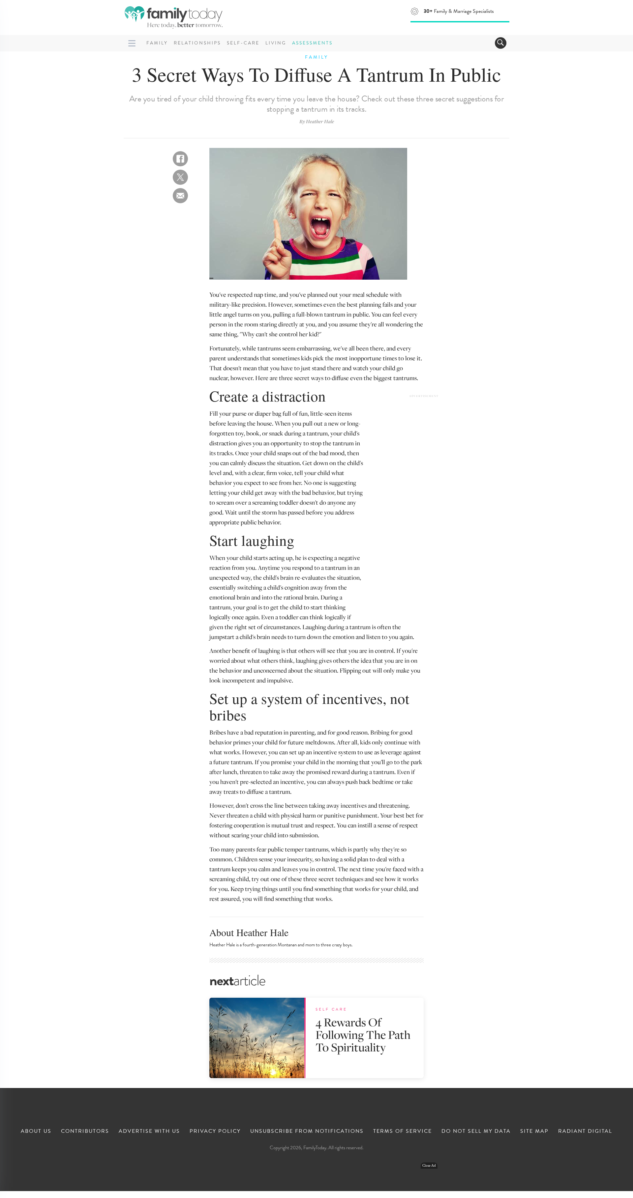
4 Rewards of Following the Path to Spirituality (363, 1034)
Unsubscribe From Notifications (307, 1131)
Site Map (534, 1131)
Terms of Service (402, 1131)
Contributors (85, 1131)
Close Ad (429, 1165)
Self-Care (243, 43)
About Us (36, 1131)
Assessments (312, 43)
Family (157, 43)
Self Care (331, 1009)
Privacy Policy (215, 1131)
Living (275, 43)
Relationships (197, 43)
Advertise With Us (149, 1131)
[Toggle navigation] (500, 43)
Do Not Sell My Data (476, 1131)
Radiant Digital (585, 1131)
